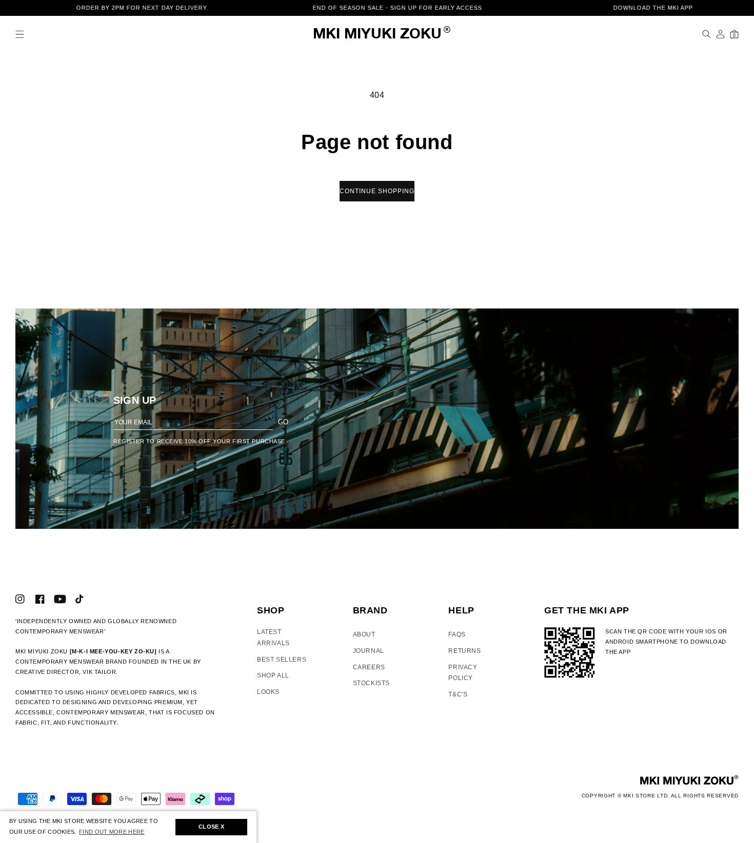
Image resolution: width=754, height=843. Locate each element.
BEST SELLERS (281, 659)
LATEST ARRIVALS (273, 637)
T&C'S (457, 694)
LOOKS (268, 691)
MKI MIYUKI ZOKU (377, 34)
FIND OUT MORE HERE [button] (111, 832)
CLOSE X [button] (211, 827)
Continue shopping (377, 191)
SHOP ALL (273, 675)
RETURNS (464, 650)
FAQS (456, 634)
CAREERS (369, 667)
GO (283, 422)
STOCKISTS (371, 683)
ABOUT (364, 634)
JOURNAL (368, 650)
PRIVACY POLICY (462, 673)
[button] (19, 34)
